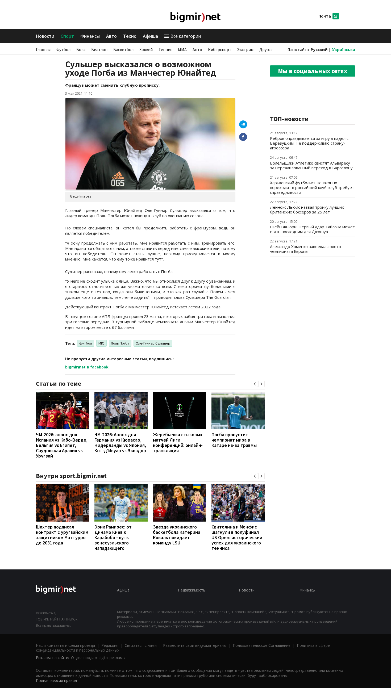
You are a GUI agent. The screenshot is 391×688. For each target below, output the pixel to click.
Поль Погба (120, 343)
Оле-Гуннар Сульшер (153, 343)
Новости (45, 36)
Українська (343, 49)
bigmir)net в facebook (87, 367)
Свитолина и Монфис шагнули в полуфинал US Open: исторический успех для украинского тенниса (236, 537)
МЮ (101, 343)
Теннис (165, 49)
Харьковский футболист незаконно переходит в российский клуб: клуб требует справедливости (312, 187)
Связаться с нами (141, 645)
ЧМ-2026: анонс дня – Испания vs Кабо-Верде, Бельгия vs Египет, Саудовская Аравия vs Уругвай (62, 445)
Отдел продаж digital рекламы (98, 657)
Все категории (185, 36)
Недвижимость (191, 590)
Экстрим (245, 49)
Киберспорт (219, 49)
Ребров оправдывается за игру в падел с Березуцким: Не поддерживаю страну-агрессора (309, 143)
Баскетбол (123, 49)
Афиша (150, 36)
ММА (182, 49)
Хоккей (146, 49)
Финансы (90, 36)
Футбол (63, 49)
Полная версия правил (56, 680)
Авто (111, 36)
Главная (43, 49)
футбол (85, 343)
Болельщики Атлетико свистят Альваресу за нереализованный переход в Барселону (311, 165)
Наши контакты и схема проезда (65, 645)
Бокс (80, 49)
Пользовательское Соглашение (261, 645)
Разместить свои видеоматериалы (194, 645)
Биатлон (99, 49)
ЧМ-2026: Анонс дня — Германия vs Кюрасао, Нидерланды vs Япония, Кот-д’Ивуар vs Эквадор (120, 442)
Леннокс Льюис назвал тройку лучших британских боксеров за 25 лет (307, 209)
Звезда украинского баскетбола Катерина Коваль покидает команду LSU (176, 535)
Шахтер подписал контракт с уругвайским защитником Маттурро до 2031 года (62, 535)
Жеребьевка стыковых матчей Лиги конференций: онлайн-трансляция (178, 442)
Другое (266, 49)
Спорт (67, 36)
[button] (255, 384)
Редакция (109, 645)
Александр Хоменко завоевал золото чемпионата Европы (305, 249)
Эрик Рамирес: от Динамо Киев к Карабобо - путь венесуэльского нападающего (113, 537)
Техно (129, 36)
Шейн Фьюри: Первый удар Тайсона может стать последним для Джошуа (312, 229)
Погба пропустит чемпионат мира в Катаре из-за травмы (234, 439)
